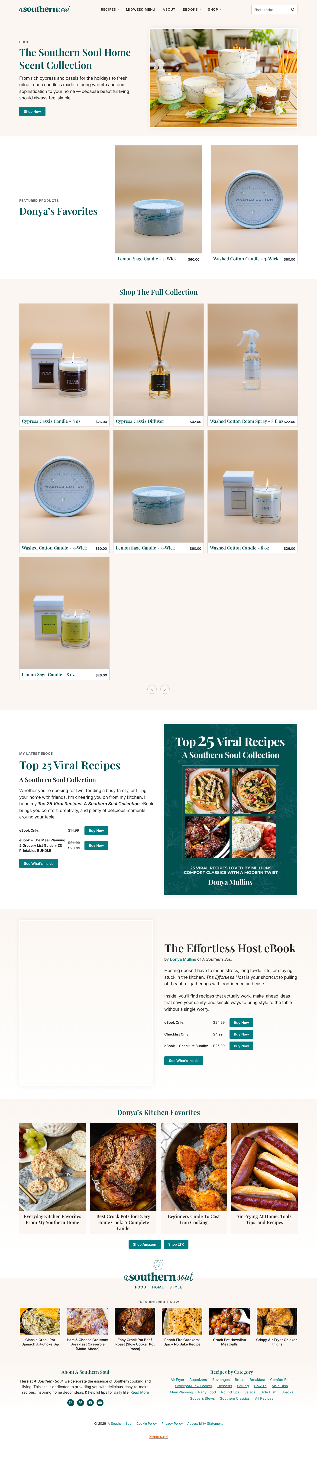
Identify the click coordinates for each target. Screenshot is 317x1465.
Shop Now (32, 111)
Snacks (287, 1392)
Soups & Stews (202, 1398)
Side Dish (268, 1392)
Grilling (243, 1386)
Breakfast (257, 1379)
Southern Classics (235, 1398)
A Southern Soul (120, 1423)
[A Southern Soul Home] (44, 9)
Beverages (221, 1379)
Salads (249, 1392)
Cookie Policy (146, 1423)
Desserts (224, 1386)
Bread (239, 1379)
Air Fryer (177, 1379)
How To (260, 1386)
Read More (139, 1392)
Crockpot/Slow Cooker (193, 1386)
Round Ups (230, 1392)
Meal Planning (181, 1392)
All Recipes (264, 1398)
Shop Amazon (144, 1244)
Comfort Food (281, 1379)
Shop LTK (176, 1244)
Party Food (207, 1392)
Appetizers (198, 1379)
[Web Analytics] (158, 1438)
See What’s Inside (39, 863)
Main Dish (280, 1386)
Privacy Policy (172, 1423)
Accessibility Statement (205, 1423)
